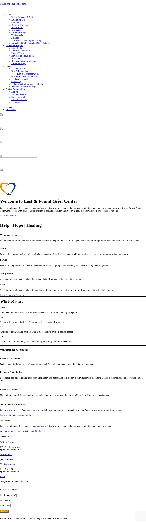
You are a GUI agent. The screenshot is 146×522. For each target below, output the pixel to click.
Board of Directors (19, 25)
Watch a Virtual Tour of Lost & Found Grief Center (23, 431)
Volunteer (15, 102)
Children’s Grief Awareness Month (27, 84)
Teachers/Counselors (20, 50)
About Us (10, 14)
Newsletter (16, 30)
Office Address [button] (7, 442)
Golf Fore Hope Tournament (24, 76)
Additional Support (14, 45)
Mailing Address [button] (7, 464)
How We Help (12, 38)
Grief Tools (16, 48)
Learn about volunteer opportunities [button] (16, 415)
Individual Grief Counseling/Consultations (30, 43)
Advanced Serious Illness (22, 56)
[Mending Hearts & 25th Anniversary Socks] (73, 175)
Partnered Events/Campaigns (24, 86)
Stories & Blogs (18, 32)
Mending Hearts (18, 94)
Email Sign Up (18, 20)
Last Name (5, 505)
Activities (15, 58)
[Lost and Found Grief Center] (73, 6)
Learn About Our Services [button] (12, 295)
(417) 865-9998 (7, 459)
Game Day (16, 81)
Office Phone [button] (6, 454)
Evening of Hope (19, 68)
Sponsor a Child (18, 97)
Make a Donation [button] (8, 215)
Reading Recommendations (23, 61)
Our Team (16, 22)
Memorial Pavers (19, 99)
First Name (5, 500)
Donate (14, 92)
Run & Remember (19, 71)
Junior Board (17, 27)
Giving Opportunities (15, 89)
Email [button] (2, 476)
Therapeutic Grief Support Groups (26, 40)
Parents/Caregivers (19, 53)
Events (9, 66)
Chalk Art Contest (19, 79)
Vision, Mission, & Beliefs (23, 17)
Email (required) (8, 495)
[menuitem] (76, 25)
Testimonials (17, 35)
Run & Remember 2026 (28, 74)
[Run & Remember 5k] (73, 162)
